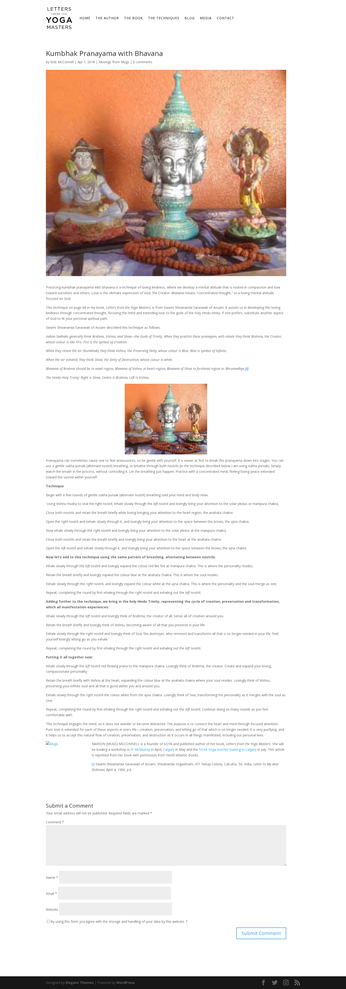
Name (52, 877)
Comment (55, 822)
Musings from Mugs (114, 62)
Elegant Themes (80, 982)
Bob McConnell (62, 62)
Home (85, 18)
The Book (133, 18)
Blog (190, 18)
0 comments (142, 62)
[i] (93, 764)
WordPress (126, 982)
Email (51, 893)
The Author (107, 18)
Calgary (168, 749)
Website (52, 909)
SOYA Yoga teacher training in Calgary (228, 749)
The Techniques (163, 18)
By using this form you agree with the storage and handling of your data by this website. (119, 921)
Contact (225, 18)
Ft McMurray (140, 749)
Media (206, 18)
